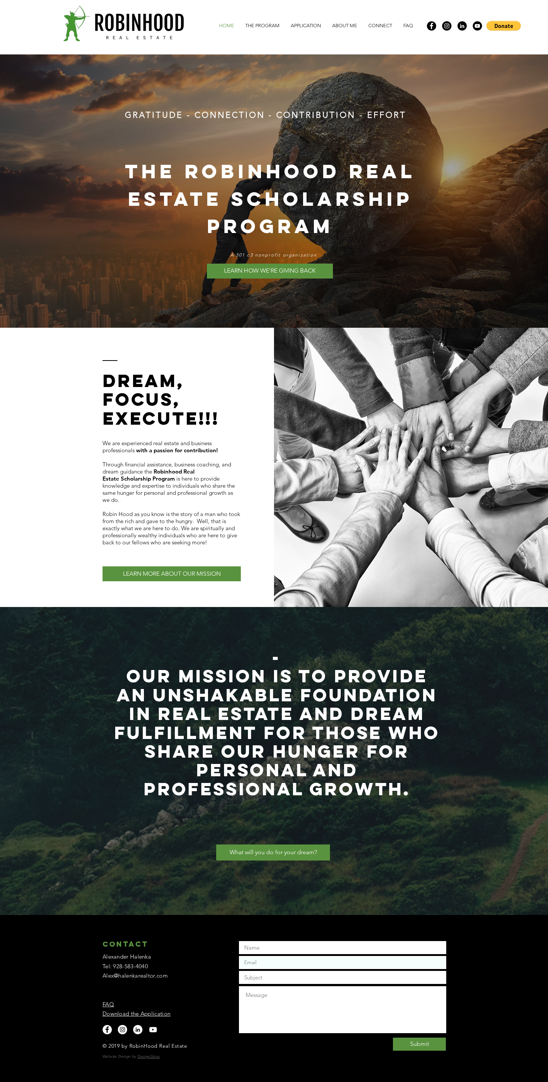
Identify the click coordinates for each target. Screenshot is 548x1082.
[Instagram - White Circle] (122, 1029)
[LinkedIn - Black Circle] (462, 26)
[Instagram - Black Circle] (446, 26)
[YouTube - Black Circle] (477, 26)
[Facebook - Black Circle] (431, 26)
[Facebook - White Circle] (107, 1029)
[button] (503, 26)
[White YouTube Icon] (153, 1029)
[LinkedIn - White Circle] (137, 1029)
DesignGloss (149, 1056)
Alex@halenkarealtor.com (135, 975)
